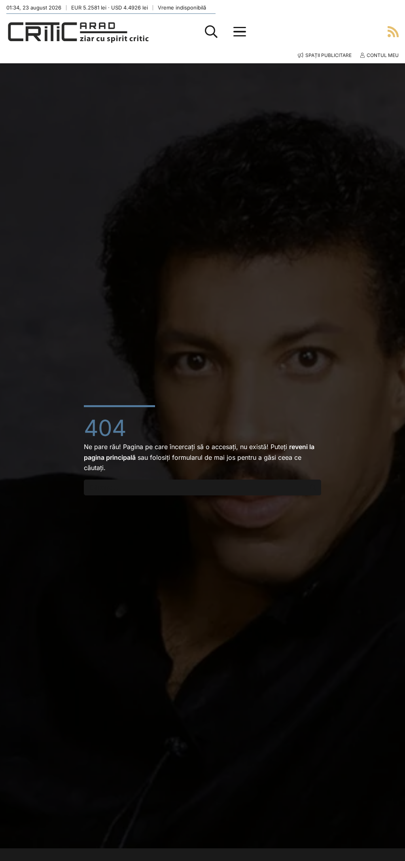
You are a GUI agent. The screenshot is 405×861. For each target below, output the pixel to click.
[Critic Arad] (78, 32)
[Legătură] (393, 31)
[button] (211, 31)
